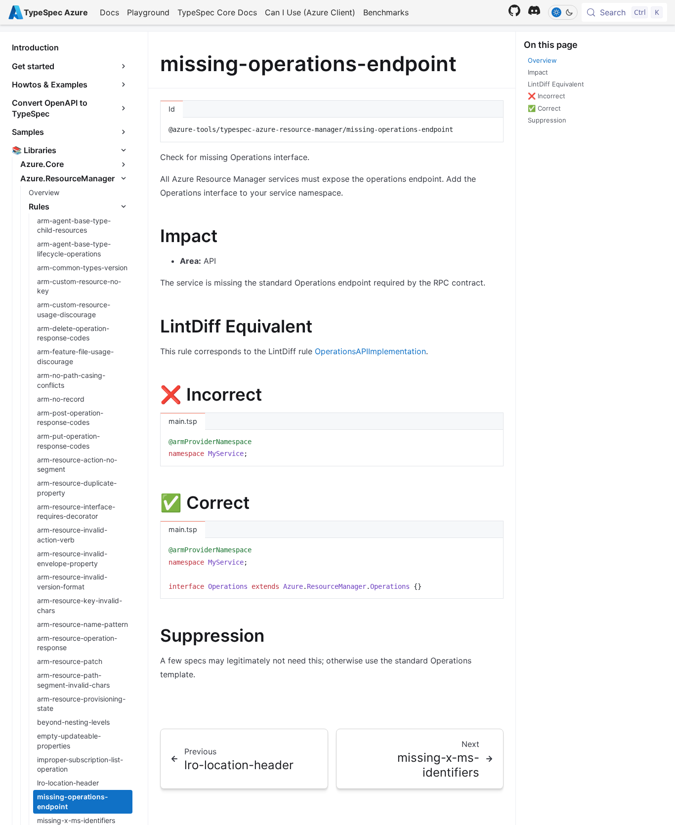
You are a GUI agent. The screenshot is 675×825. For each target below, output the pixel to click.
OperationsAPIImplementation (370, 351)
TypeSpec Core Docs (217, 12)
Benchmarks (386, 12)
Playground (148, 12)
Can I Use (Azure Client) (310, 12)
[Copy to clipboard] (491, 129)
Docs (109, 12)
